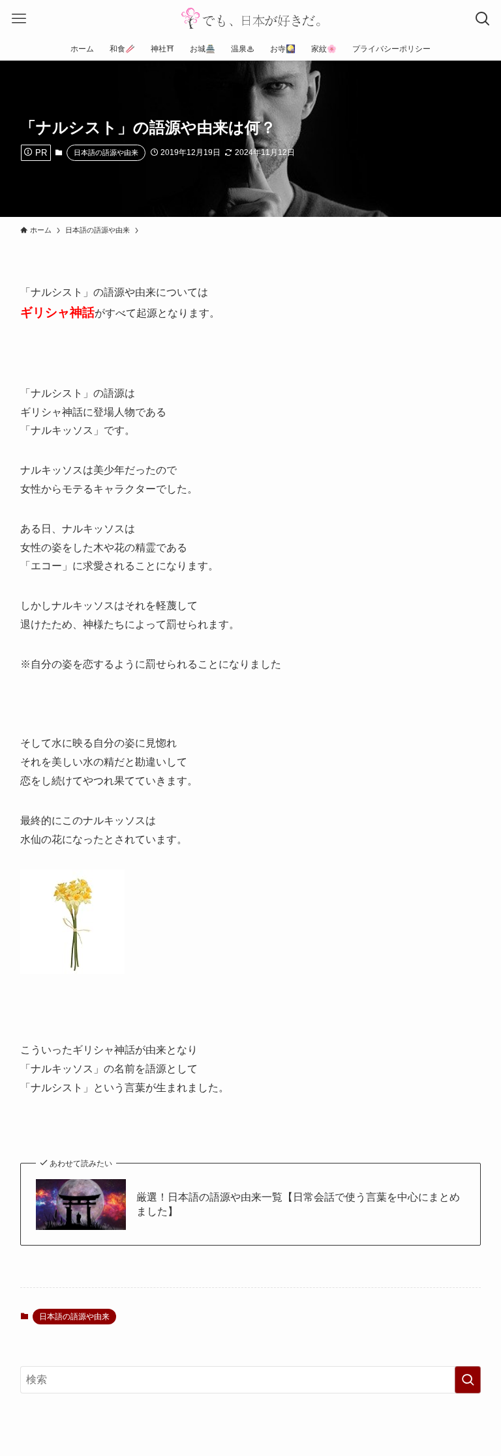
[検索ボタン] (482, 18)
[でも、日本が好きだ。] (250, 18)
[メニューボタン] (18, 18)
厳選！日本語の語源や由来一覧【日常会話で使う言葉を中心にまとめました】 (298, 1204)
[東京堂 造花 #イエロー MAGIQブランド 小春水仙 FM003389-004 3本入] (72, 970)
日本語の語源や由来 (106, 152)
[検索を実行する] (468, 1379)
